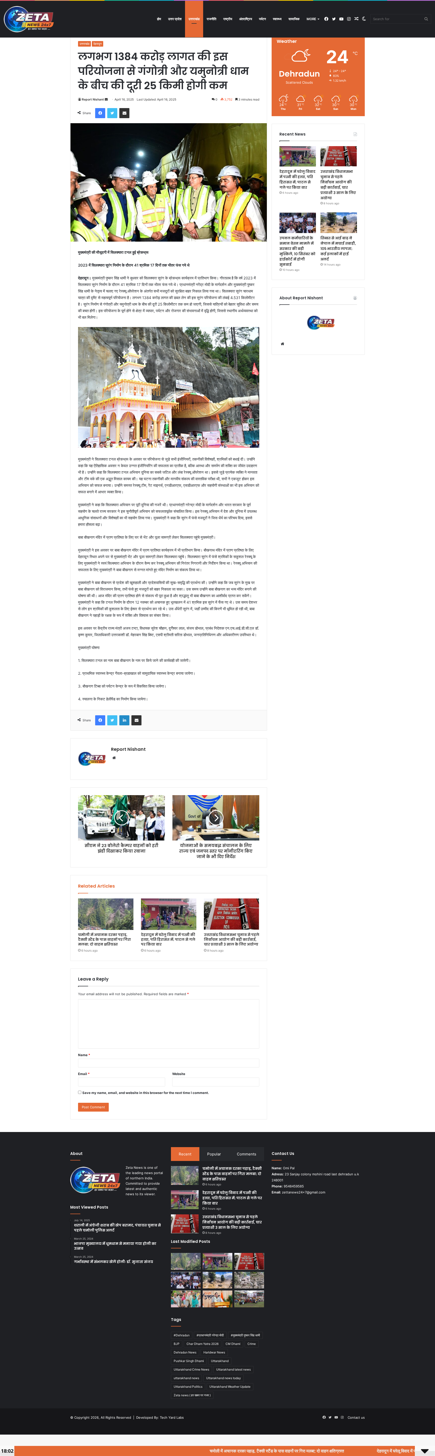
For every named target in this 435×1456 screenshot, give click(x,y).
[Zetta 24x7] (29, 19)
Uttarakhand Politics (188, 1386)
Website (178, 1074)
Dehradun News (185, 1352)
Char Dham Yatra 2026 (203, 1344)
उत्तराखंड (194, 19)
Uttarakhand (220, 1361)
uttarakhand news (186, 1378)
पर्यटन (262, 19)
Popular (214, 1154)
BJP (176, 1344)
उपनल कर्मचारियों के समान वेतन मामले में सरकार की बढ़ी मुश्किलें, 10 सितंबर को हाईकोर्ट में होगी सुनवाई (297, 251)
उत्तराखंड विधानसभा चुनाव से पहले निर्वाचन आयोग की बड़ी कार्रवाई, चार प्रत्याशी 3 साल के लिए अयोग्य (231, 939)
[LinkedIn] (124, 720)
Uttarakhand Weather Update (229, 1386)
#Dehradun (182, 1335)
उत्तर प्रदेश (175, 19)
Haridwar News (214, 1352)
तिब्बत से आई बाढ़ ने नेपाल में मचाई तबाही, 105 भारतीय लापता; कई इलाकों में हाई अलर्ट (338, 249)
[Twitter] (112, 113)
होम (159, 19)
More (311, 19)
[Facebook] (100, 113)
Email (84, 1074)
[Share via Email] (124, 113)
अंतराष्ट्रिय (245, 19)
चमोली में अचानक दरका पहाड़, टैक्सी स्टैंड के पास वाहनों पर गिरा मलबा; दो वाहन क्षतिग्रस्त (104, 939)
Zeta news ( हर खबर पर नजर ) (192, 1395)
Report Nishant (93, 99)
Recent (185, 1154)
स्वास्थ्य (277, 19)
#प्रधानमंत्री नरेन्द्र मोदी (210, 1335)
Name (84, 1055)
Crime (251, 1344)
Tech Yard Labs (172, 1417)
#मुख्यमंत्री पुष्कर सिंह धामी (245, 1335)
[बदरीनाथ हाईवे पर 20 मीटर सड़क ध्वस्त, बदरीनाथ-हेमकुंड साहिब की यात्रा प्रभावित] (249, 1280)
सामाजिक (294, 19)
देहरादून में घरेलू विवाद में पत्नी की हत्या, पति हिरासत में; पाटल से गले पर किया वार (168, 939)
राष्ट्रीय (227, 19)
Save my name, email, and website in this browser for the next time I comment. (145, 1093)
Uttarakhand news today (223, 1378)
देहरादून (97, 44)
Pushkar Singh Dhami (189, 1361)
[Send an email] (106, 99)
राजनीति (211, 19)
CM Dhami (233, 1344)
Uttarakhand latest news (233, 1369)
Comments (246, 1154)
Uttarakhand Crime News (191, 1369)
